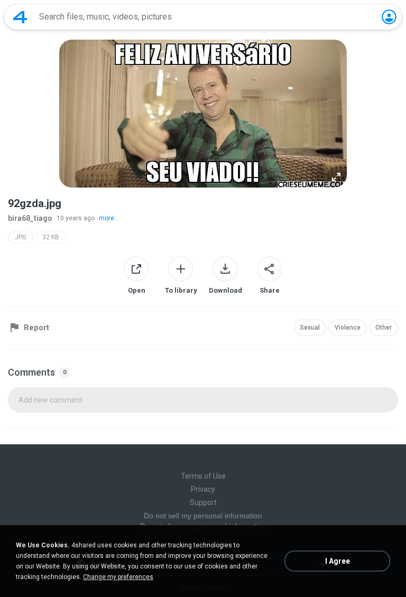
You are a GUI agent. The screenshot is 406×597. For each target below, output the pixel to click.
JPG (20, 237)
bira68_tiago (30, 218)
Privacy (203, 489)
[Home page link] (20, 16)
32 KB (50, 237)
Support (203, 502)
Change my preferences (118, 577)
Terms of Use (203, 476)
